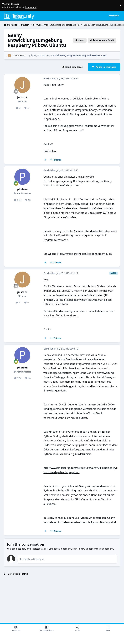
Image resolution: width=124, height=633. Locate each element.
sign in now (78, 548)
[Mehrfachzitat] (45, 159)
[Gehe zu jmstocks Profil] (9, 55)
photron (22, 189)
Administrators (23, 193)
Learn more (6, 5)
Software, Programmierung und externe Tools (81, 55)
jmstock (21, 55)
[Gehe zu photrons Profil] (22, 177)
